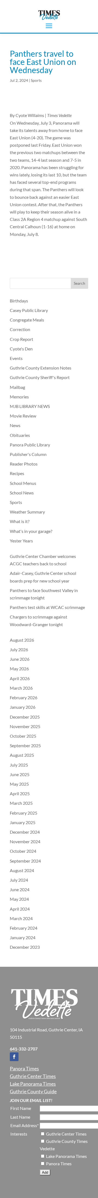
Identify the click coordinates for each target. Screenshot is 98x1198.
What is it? (19, 521)
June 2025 (19, 774)
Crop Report (21, 339)
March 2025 (21, 803)
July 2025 (19, 764)
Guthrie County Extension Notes (40, 367)
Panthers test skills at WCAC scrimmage (47, 607)
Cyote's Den (21, 348)
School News (22, 492)
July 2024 (19, 879)
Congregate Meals (27, 319)
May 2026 (19, 668)
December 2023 (25, 947)
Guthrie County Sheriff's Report (40, 377)
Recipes (17, 473)
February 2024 (23, 927)
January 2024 (22, 937)
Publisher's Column (28, 454)
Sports (36, 80)
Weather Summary (27, 511)
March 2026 (21, 687)
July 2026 (19, 649)
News (15, 425)
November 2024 (25, 841)
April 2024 (20, 908)
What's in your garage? (31, 531)
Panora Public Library (30, 444)
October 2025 (23, 735)
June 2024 (19, 889)
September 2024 (25, 860)
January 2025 (22, 822)
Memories (19, 396)
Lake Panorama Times (33, 1084)
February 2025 (23, 812)
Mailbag (17, 387)
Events (16, 358)
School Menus (23, 483)
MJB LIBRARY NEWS (30, 406)
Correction (20, 329)
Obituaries (20, 435)
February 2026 (23, 697)
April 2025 (20, 793)
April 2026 (20, 678)
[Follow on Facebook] (14, 1056)
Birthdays (19, 300)
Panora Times (24, 1068)
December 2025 (25, 716)
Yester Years (21, 540)
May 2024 (19, 899)
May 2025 (19, 783)
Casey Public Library (29, 310)
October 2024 (23, 851)
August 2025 (22, 755)
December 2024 (25, 831)
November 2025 (25, 726)
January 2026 (22, 707)
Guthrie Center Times (33, 1076)
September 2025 (25, 745)
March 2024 (21, 918)
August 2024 (22, 870)
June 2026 (19, 659)
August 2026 (22, 639)
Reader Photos (24, 463)
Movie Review (23, 415)
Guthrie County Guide (33, 1091)
